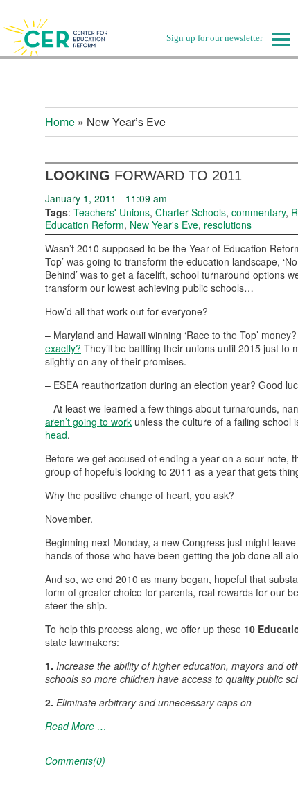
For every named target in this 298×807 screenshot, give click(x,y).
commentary (258, 212)
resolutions (228, 225)
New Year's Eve (164, 225)
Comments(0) (75, 760)
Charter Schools (190, 212)
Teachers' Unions (111, 212)
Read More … (76, 726)
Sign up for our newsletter (214, 38)
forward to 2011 (143, 175)
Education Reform (84, 225)
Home (60, 122)
